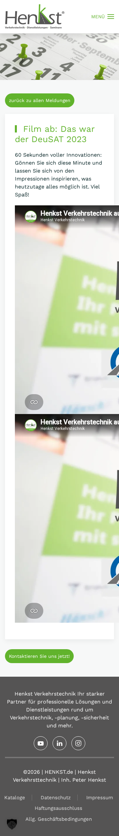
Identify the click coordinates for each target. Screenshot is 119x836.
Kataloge (14, 798)
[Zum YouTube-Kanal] (41, 743)
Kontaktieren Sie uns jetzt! (39, 656)
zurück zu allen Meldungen (39, 100)
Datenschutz (56, 798)
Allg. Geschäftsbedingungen (58, 819)
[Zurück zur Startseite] (34, 16)
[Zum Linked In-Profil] (59, 743)
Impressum (99, 798)
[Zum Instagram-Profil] (78, 743)
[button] (102, 16)
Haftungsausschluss (58, 808)
